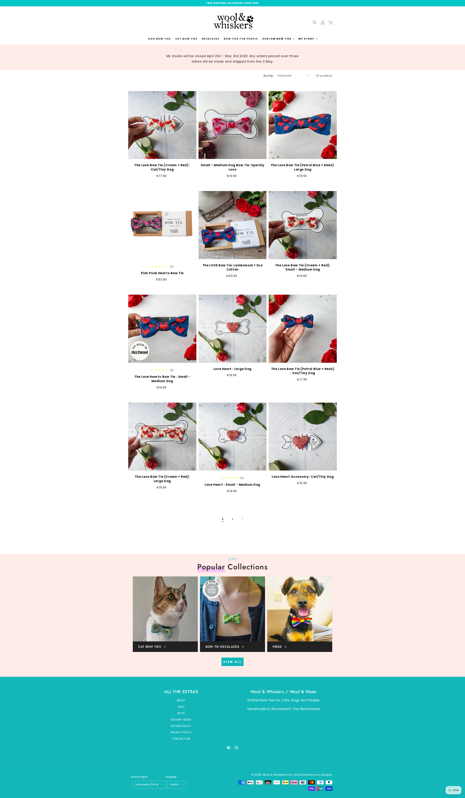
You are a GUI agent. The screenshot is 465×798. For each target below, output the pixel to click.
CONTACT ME (181, 738)
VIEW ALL (232, 662)
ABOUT (181, 700)
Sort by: (268, 75)
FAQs (181, 707)
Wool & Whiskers (274, 775)
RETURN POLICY (181, 726)
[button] (278, 39)
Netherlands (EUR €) (146, 784)
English (174, 784)
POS (289, 775)
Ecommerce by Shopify (316, 775)
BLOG (181, 713)
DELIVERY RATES (181, 719)
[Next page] (242, 519)
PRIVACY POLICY (181, 732)
